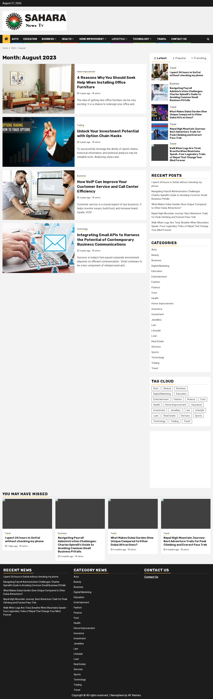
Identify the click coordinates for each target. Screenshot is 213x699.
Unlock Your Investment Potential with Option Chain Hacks (108, 133)
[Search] (208, 39)
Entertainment (159, 276)
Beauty (155, 255)
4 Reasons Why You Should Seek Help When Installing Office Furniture (106, 82)
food (154, 292)
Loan (154, 335)
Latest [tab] (162, 58)
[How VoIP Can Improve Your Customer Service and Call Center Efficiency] (38, 195)
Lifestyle (118, 39)
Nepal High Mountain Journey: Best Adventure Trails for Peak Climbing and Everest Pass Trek (187, 133)
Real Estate (157, 341)
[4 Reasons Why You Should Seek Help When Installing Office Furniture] (38, 89)
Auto (15, 39)
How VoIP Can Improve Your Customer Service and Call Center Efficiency (108, 187)
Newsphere (117, 695)
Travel (161, 39)
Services (156, 346)
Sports (155, 352)
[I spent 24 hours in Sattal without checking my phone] (159, 72)
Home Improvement (91, 39)
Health (66, 39)
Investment (157, 314)
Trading (80, 125)
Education (30, 39)
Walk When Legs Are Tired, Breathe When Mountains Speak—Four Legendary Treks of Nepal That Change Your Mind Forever (188, 154)
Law (153, 325)
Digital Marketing (160, 265)
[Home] (6, 39)
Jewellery (156, 319)
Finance (155, 287)
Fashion (155, 281)
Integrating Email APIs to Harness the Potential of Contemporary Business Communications (108, 240)
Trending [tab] (200, 58)
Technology (141, 39)
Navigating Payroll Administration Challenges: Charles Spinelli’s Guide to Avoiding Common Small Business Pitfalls (186, 94)
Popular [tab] (180, 58)
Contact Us (179, 39)
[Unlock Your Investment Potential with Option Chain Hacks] (38, 142)
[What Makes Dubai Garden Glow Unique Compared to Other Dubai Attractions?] (159, 112)
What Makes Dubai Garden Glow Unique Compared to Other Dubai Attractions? (188, 114)
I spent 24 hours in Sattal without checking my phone (186, 74)
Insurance (156, 309)
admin (98, 93)
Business (48, 39)
